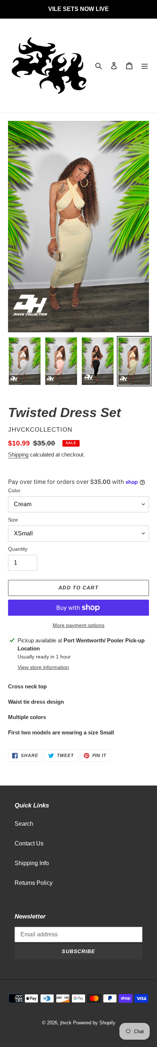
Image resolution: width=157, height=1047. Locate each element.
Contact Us (29, 843)
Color (14, 490)
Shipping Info (32, 863)
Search (24, 824)
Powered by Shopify (94, 1022)
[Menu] (144, 66)
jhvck (66, 1022)
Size (13, 520)
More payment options (78, 625)
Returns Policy (34, 883)
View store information (43, 667)
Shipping (18, 454)
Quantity (17, 549)
